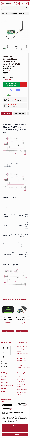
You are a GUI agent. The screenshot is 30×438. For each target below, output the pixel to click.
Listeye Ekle (23, 85)
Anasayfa (4, 376)
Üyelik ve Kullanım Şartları (22, 385)
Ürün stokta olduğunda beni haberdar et (11, 84)
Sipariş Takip (5, 382)
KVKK (18, 376)
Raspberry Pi (14, 13)
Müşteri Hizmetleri (7, 385)
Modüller (21, 13)
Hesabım (4, 379)
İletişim (3, 388)
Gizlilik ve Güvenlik (22, 389)
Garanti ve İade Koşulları (21, 393)
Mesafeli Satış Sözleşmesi (21, 380)
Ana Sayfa (5, 13)
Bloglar (3, 391)
